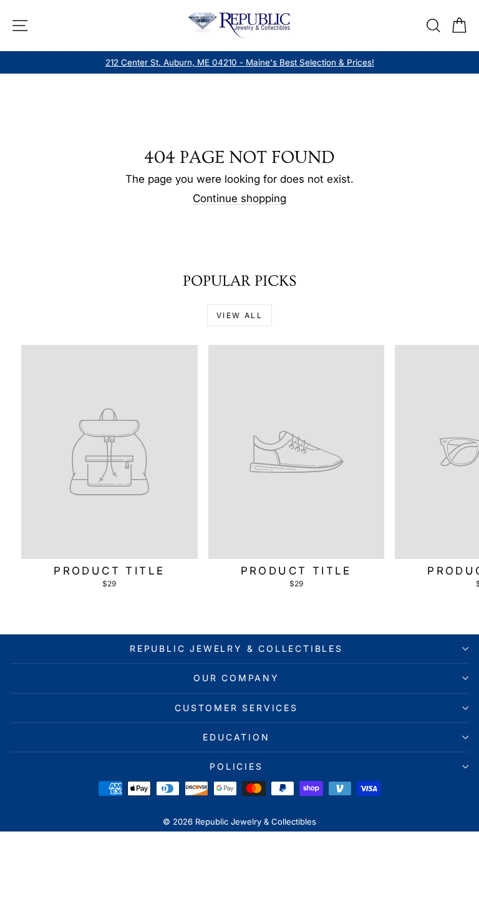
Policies (236, 766)
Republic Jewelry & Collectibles (236, 648)
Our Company (236, 677)
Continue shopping (239, 198)
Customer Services (236, 707)
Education (236, 737)
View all (239, 315)
